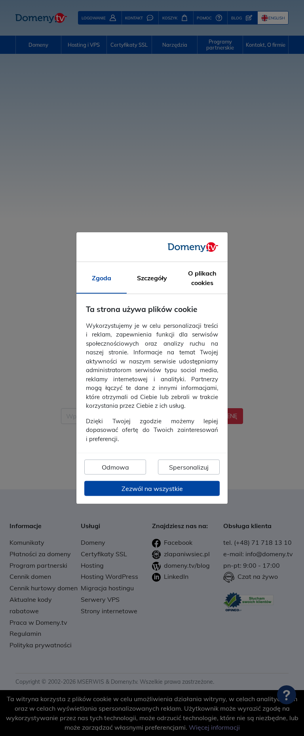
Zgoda (101, 278)
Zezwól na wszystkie (152, 489)
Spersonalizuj (189, 467)
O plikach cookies (202, 278)
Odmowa (115, 467)
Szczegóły (152, 278)
